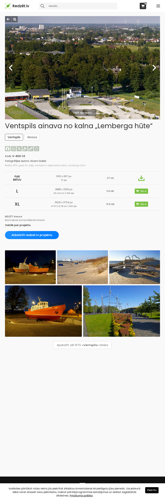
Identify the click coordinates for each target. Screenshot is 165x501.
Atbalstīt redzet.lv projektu (31, 235)
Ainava (32, 137)
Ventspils (14, 137)
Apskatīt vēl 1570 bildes (82, 345)
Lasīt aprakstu (82, 113)
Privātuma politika (81, 495)
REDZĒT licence (13, 216)
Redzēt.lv (20, 6)
